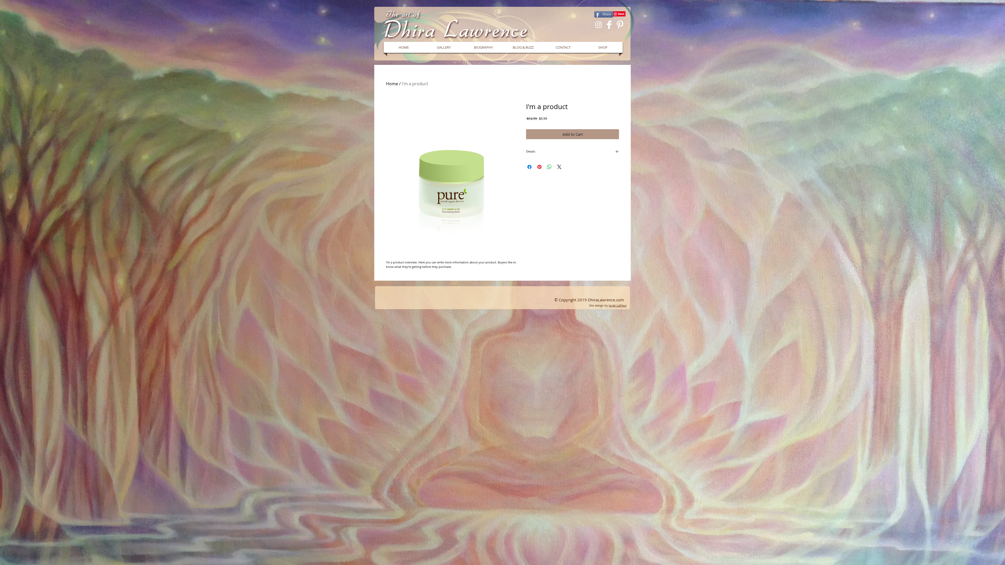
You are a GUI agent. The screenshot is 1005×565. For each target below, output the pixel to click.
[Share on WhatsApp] (549, 167)
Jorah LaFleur (618, 305)
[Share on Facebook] (529, 167)
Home (392, 84)
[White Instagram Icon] (598, 24)
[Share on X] (559, 167)
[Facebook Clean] (609, 24)
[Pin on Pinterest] (539, 167)
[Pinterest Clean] (620, 24)
